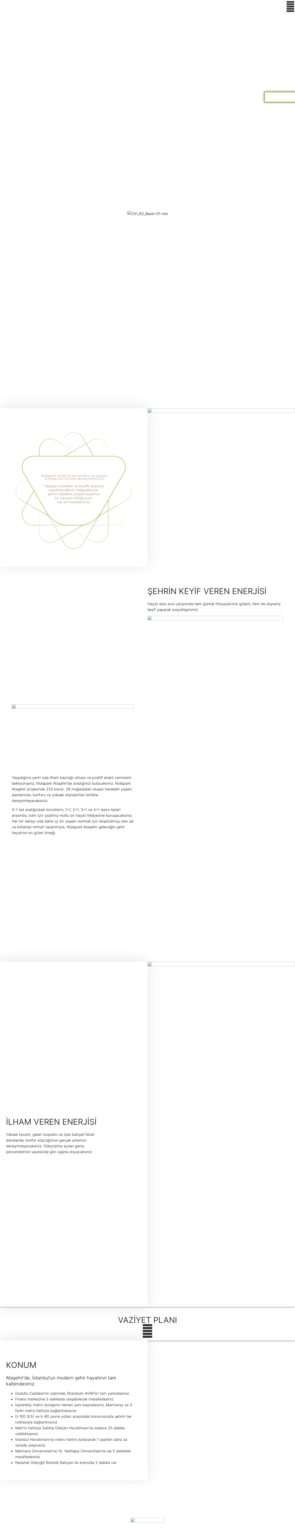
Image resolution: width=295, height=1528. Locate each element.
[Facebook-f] (130, 1511)
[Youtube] (139, 1511)
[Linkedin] (165, 1511)
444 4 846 (147, 1494)
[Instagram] (147, 1511)
